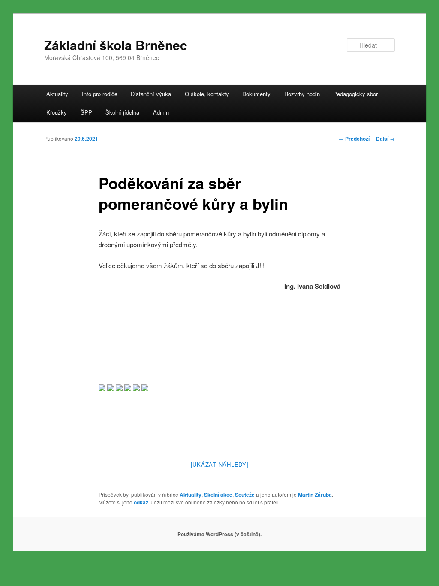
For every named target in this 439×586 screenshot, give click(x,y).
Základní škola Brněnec (115, 45)
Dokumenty (256, 94)
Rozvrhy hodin (302, 94)
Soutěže (245, 494)
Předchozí (354, 138)
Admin (161, 112)
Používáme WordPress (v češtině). (219, 534)
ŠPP (86, 112)
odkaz (141, 502)
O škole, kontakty (207, 94)
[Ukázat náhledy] (220, 464)
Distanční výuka (151, 94)
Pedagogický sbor (355, 94)
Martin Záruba (315, 494)
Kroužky (56, 112)
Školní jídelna (122, 112)
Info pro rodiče (99, 94)
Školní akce (218, 494)
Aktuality (57, 94)
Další (385, 138)
